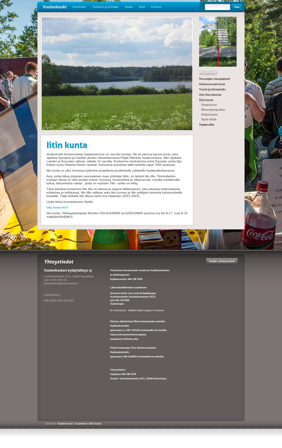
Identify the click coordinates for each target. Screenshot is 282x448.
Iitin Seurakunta (210, 95)
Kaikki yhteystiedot (222, 261)
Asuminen (79, 7)
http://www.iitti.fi (57, 207)
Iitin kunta (206, 100)
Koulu (129, 7)
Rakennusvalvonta (212, 84)
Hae (236, 7)
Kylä (142, 7)
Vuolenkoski (55, 6)
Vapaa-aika (206, 124)
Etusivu (156, 7)
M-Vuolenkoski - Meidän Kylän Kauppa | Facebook (137, 310)
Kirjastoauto (209, 114)
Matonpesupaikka (213, 110)
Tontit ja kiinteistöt (212, 89)
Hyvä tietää (208, 119)
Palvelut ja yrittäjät (106, 7)
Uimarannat (209, 105)
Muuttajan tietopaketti (214, 79)
